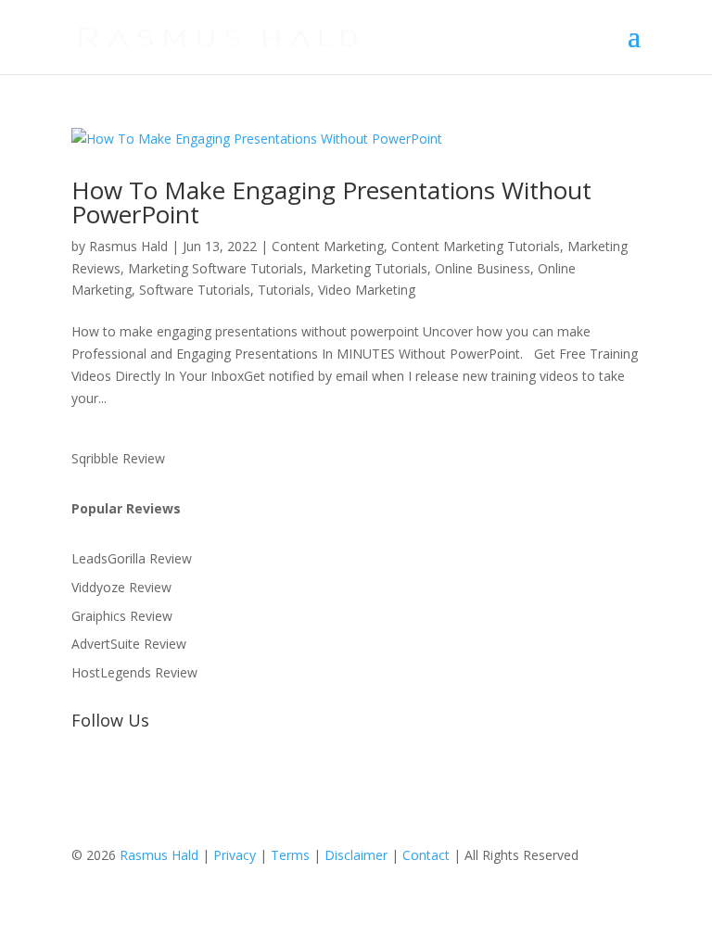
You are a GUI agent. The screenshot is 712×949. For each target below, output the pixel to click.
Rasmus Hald (128, 246)
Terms (290, 855)
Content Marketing (328, 246)
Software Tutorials (194, 289)
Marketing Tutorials (369, 268)
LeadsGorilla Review (131, 558)
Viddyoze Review (121, 587)
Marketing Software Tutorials (215, 268)
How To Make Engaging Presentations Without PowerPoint (331, 202)
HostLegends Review (134, 672)
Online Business (482, 268)
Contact (426, 855)
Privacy (234, 855)
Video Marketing (366, 289)
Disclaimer (356, 855)
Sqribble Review (118, 458)
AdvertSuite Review (128, 643)
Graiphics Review (121, 616)
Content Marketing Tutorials (475, 246)
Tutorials (284, 289)
